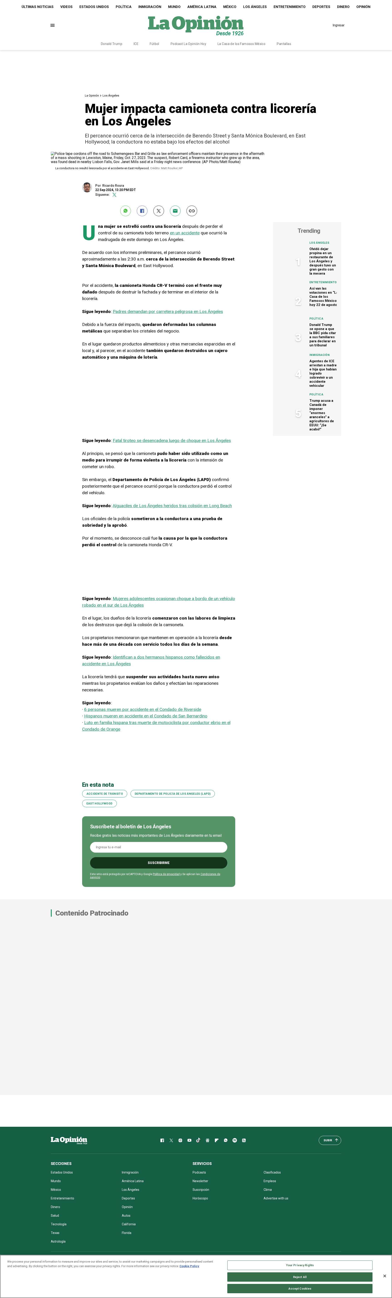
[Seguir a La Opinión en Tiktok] (198, 1140)
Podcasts (199, 1172)
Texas (55, 1233)
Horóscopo (200, 1198)
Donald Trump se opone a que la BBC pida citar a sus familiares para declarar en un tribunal (322, 335)
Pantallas (284, 44)
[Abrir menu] (52, 25)
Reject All (300, 1277)
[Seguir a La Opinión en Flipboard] (216, 1140)
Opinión (363, 7)
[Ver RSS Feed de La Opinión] (243, 1140)
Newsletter (200, 1181)
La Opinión (92, 95)
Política (124, 7)
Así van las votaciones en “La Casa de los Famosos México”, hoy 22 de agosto (324, 296)
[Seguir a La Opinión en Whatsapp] (225, 1140)
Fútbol (154, 44)
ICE (136, 44)
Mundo (174, 7)
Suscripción (201, 1189)
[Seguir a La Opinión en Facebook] (162, 1140)
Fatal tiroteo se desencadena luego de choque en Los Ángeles (172, 440)
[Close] (385, 1276)
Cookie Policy (189, 1266)
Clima (268, 1189)
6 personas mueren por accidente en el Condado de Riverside (142, 709)
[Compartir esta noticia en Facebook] (142, 211)
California (129, 1224)
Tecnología (58, 1224)
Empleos (270, 1181)
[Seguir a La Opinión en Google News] (207, 1140)
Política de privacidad (166, 874)
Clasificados (272, 1172)
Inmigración (149, 7)
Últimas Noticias (38, 7)
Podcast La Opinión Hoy (188, 44)
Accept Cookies (299, 1288)
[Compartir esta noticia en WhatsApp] (125, 211)
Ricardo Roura (113, 185)
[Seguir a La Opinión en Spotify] (234, 1140)
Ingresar (339, 25)
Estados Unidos (94, 7)
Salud (55, 1215)
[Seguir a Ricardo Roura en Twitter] (114, 195)
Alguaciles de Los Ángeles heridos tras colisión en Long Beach (172, 505)
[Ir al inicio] (69, 1140)
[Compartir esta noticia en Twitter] (158, 211)
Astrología (58, 1241)
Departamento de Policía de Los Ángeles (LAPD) (173, 793)
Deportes (321, 7)
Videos (66, 7)
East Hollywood (99, 803)
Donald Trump (111, 44)
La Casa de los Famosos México (241, 44)
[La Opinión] (195, 25)
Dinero (343, 7)
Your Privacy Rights (300, 1265)
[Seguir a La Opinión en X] (171, 1140)
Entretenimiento (290, 7)
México (229, 7)
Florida (126, 1233)
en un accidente (185, 233)
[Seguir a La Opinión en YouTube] (189, 1140)
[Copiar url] (191, 211)
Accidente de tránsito (104, 793)
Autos (126, 1215)
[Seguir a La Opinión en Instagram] (180, 1140)
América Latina (201, 7)
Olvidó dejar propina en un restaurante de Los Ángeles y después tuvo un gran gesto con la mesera (322, 261)
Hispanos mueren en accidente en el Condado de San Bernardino (145, 716)
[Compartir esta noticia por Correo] (175, 211)
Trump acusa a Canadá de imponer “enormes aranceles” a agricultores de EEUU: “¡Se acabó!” (321, 415)
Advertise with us (276, 1198)
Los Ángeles (255, 7)
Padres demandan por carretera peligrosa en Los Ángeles (168, 311)
